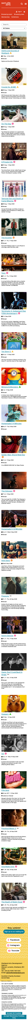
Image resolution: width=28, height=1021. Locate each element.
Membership (5, 17)
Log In (20, 11)
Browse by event (6, 14)
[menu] (26, 4)
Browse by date (19, 14)
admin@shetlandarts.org (15, 972)
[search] (22, 4)
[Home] (6, 3)
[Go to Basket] (25, 11)
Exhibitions (15, 17)
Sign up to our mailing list (14, 931)
